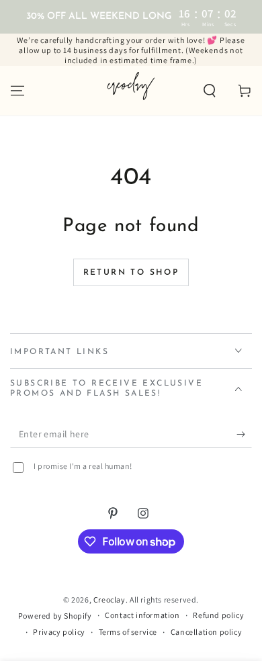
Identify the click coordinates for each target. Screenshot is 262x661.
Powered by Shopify (55, 616)
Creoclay (109, 599)
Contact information (142, 615)
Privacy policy (59, 632)
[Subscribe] (244, 434)
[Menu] (17, 90)
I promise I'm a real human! (83, 466)
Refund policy (218, 615)
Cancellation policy (206, 632)
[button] (209, 90)
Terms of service (128, 632)
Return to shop (131, 273)
